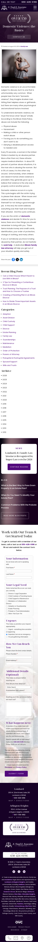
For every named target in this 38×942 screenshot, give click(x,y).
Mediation (7, 347)
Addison (22, 884)
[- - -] (36, 7)
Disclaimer (9, 767)
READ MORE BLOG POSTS (15, 515)
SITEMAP (24, 930)
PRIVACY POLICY (24, 927)
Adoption (7, 314)
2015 (3, 420)
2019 (3, 404)
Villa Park (28, 906)
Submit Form (16, 773)
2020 (4, 400)
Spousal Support (10, 361)
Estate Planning (9, 332)
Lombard (8, 882)
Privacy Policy (21, 767)
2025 (4, 379)
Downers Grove (9, 892)
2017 (3, 412)
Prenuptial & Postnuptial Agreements (19, 358)
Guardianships (9, 339)
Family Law (24, 46)
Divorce (6, 328)
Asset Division (9, 317)
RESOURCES (15, 930)
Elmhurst (30, 892)
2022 (4, 392)
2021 (3, 396)
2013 (3, 428)
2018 (3, 408)
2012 (3, 432)
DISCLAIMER (12, 927)
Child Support (9, 325)
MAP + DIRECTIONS (19, 801)
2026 (4, 375)
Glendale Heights (28, 894)
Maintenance (8, 343)
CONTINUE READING (19, 467)
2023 (4, 387)
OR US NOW (19, 855)
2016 (3, 416)
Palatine (20, 904)
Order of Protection (11, 350)
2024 (4, 383)
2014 (3, 424)
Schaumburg (19, 906)
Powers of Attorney (11, 354)
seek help (8, 245)
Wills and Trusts (9, 365)
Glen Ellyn (17, 894)
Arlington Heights (18, 882)
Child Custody (9, 321)
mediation (8, 880)
